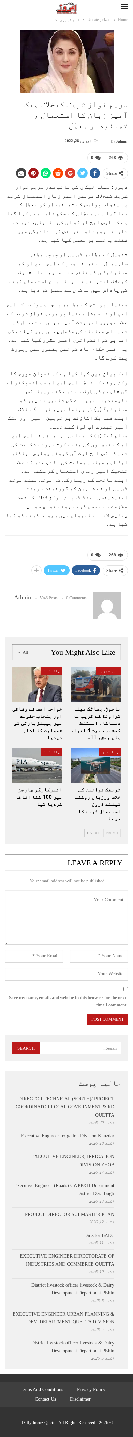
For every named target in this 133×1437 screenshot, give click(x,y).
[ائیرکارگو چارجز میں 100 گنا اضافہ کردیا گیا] (37, 765)
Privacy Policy (91, 1389)
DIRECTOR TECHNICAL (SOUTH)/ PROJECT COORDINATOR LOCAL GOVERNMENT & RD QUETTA (65, 1107)
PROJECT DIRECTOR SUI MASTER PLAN (69, 1214)
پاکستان (51, 671)
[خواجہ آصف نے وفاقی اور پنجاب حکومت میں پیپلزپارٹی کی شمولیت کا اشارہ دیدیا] (37, 684)
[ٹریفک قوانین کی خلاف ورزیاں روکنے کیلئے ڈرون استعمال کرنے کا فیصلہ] (96, 765)
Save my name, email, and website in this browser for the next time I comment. (67, 1001)
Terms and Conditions (41, 1389)
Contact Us (45, 1399)
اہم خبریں (108, 671)
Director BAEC (99, 1235)
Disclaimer (80, 1399)
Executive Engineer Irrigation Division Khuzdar (67, 1135)
